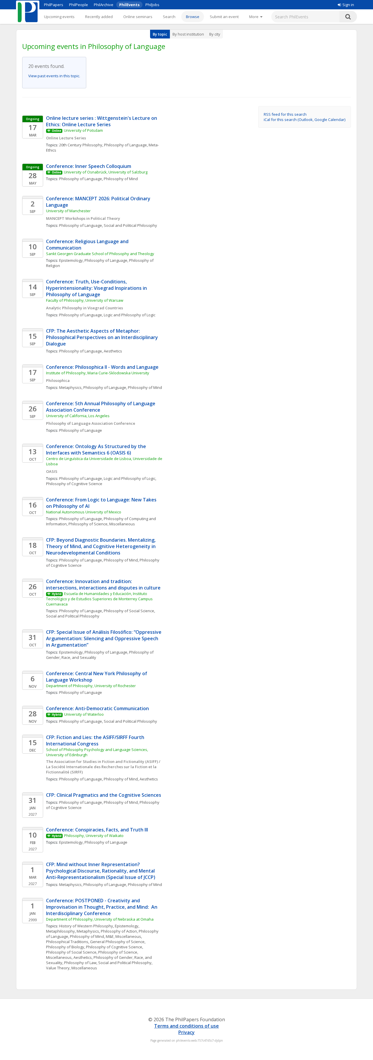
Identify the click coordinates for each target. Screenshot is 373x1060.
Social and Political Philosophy (130, 225)
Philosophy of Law (80, 962)
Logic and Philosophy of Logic (129, 314)
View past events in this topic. (54, 75)
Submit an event (224, 16)
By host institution (188, 34)
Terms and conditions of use (186, 1026)
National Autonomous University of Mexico (83, 512)
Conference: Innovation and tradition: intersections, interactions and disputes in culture (103, 584)
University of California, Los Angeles (78, 415)
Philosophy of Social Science (129, 610)
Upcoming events (59, 16)
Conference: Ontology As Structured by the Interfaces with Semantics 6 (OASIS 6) (96, 449)
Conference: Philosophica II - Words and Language (102, 367)
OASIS (51, 471)
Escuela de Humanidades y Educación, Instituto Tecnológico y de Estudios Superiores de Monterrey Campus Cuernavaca (100, 599)
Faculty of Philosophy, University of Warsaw (84, 300)
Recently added (99, 16)
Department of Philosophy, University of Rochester (91, 685)
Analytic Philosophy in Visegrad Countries (84, 307)
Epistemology (71, 260)
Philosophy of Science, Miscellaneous (101, 524)
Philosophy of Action (119, 931)
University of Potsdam (83, 130)
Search (169, 16)
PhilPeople (78, 4)
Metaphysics (70, 387)
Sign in (348, 4)
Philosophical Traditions (67, 941)
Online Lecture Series (66, 138)
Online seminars (137, 16)
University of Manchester (68, 210)
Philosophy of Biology (65, 947)
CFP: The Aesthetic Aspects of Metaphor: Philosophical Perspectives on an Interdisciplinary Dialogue (102, 337)
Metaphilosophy (60, 931)
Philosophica (58, 380)
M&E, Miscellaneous (123, 936)
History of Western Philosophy (86, 926)
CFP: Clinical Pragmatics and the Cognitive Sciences (103, 795)
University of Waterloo (84, 714)
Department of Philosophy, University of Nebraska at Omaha (100, 919)
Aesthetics (113, 351)
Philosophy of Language (125, 145)
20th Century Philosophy (80, 145)
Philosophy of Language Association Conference (90, 423)
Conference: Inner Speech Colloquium (88, 166)
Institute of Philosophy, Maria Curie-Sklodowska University (97, 372)
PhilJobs (152, 4)
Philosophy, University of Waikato (94, 835)
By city (214, 34)
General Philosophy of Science (117, 941)
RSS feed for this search (285, 114)
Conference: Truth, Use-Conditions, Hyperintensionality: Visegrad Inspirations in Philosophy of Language (97, 288)
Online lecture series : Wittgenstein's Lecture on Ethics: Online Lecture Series (102, 121)
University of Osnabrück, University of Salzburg (105, 172)
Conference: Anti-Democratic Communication (97, 708)
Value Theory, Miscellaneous (71, 968)
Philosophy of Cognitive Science (74, 483)
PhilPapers (53, 4)
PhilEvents (129, 4)
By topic (160, 34)
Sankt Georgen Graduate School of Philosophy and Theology (100, 253)
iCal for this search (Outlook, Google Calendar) (304, 119)
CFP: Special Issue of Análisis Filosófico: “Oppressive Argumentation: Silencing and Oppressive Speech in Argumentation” (104, 638)
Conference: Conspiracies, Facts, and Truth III (97, 829)
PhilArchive (103, 4)
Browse (192, 16)
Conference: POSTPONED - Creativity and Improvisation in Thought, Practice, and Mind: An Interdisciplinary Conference (102, 907)
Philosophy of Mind (121, 178)
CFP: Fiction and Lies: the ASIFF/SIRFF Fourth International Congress (95, 740)
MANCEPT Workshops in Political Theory (83, 218)
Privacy (186, 1032)
